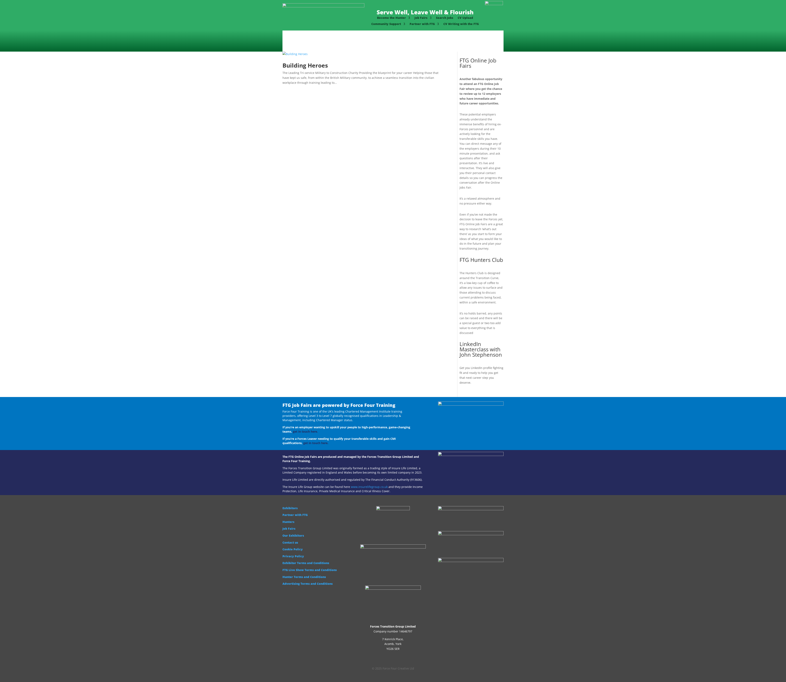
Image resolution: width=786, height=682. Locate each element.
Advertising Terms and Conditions (307, 584)
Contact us (290, 542)
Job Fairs (420, 18)
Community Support (386, 24)
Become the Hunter (391, 18)
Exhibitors (290, 508)
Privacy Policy (293, 556)
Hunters (288, 522)
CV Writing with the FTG (461, 24)
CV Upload (465, 18)
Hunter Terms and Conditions (304, 577)
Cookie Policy (292, 549)
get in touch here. (305, 431)
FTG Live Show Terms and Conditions (309, 570)
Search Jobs (444, 18)
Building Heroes (305, 65)
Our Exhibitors (293, 535)
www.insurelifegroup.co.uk (369, 487)
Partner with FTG (422, 24)
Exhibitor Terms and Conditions (305, 563)
